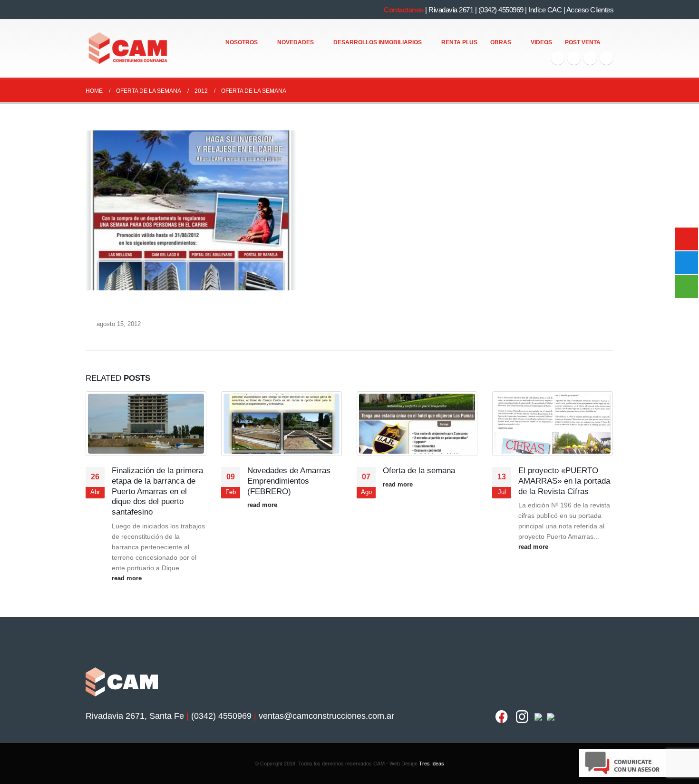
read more (128, 578)
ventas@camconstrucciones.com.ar (326, 716)
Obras (500, 42)
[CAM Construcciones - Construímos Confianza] (129, 48)
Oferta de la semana (419, 470)
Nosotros (241, 42)
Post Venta (583, 42)
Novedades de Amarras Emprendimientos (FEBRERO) (288, 481)
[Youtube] (590, 58)
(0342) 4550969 (501, 10)
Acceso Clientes (590, 10)
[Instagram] (606, 58)
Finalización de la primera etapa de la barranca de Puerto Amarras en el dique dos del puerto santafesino (157, 491)
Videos (541, 42)
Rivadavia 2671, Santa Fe (135, 716)
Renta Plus (459, 42)
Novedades (295, 42)
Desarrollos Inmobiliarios (377, 42)
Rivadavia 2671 (450, 10)
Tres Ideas (431, 763)
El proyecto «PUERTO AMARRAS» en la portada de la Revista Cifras (564, 481)
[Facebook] (557, 58)
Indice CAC (545, 10)
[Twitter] (574, 58)
